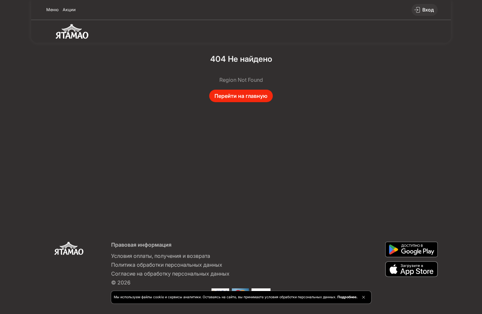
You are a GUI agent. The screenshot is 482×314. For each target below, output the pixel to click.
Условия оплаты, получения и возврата (160, 256)
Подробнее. (347, 297)
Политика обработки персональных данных (166, 264)
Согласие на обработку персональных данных (170, 273)
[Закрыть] (363, 297)
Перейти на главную (241, 96)
